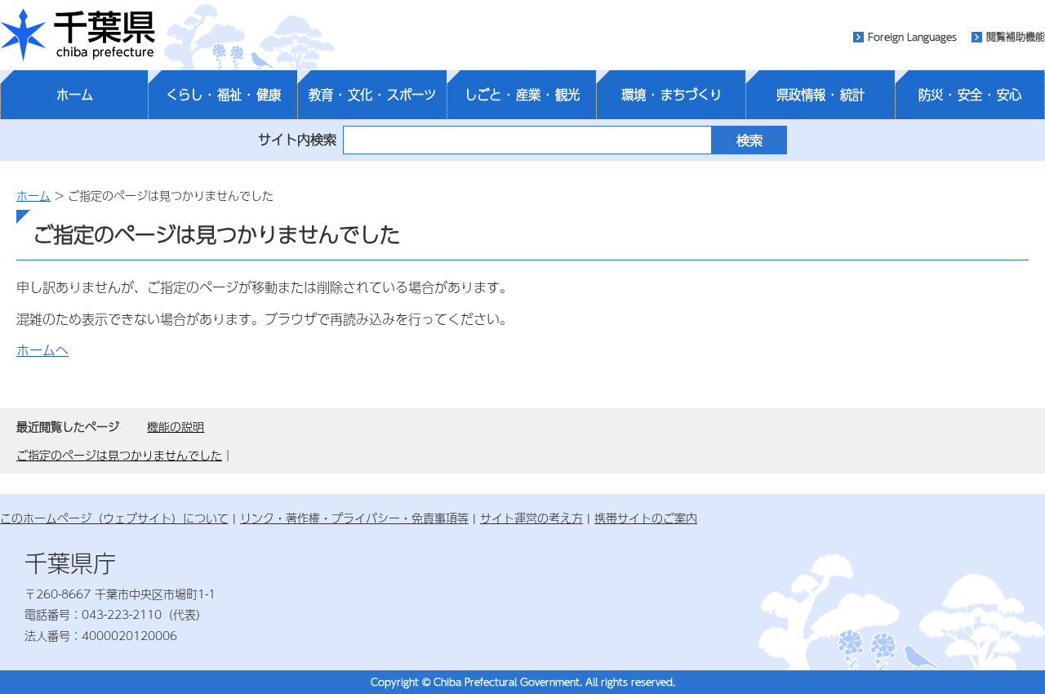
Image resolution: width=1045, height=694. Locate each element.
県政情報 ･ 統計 (820, 95)
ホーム (74, 95)
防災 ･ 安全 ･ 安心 (969, 95)
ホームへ (42, 350)
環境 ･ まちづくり (671, 95)
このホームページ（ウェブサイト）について (114, 518)
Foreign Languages (912, 36)
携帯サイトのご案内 (645, 518)
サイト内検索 (297, 139)
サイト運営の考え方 (531, 518)
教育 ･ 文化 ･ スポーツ (372, 95)
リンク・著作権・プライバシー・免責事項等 (354, 518)
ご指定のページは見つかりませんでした (119, 455)
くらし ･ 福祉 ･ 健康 (223, 95)
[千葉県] (77, 35)
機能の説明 (175, 426)
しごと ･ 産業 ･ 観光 (522, 95)
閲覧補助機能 (1015, 36)
